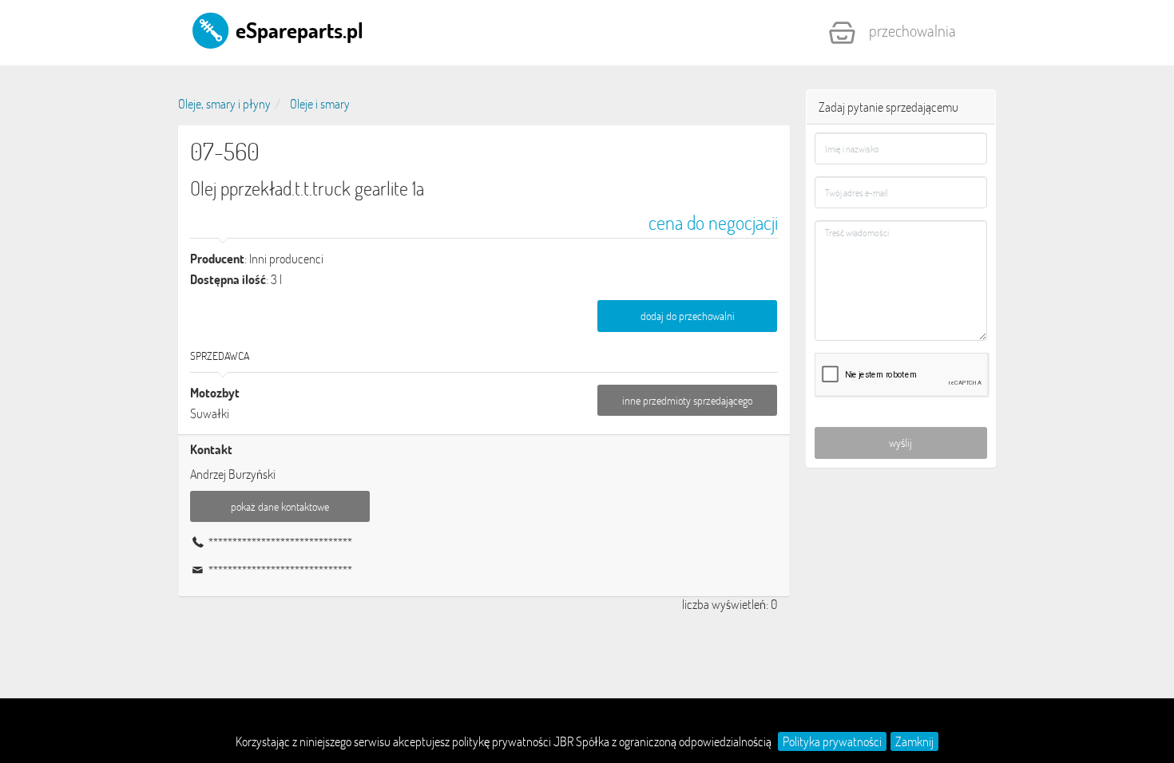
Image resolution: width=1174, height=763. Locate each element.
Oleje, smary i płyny (224, 104)
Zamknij (914, 741)
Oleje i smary (320, 104)
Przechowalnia (912, 30)
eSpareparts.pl (297, 29)
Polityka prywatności (832, 741)
